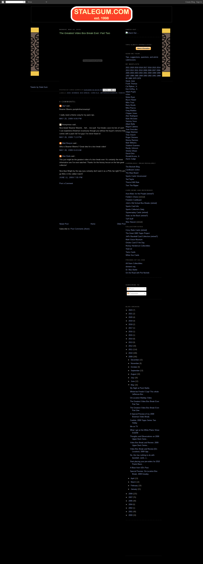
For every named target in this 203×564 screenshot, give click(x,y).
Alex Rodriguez (132, 116)
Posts (131, 289)
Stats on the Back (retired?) (137, 216)
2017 (145, 68)
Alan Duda (66, 156)
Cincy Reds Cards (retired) (136, 230)
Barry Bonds (131, 105)
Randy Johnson (132, 148)
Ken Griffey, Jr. (132, 89)
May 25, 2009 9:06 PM (70, 119)
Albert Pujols (131, 92)
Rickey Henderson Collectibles (138, 246)
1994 (141, 76)
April (133, 478)
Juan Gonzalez (132, 129)
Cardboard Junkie (133, 170)
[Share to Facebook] (111, 90)
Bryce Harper (131, 100)
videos (122, 93)
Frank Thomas (131, 84)
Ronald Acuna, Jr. (133, 156)
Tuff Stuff (129, 219)
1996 (132, 76)
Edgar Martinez (132, 132)
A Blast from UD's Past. (139, 468)
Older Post (121, 224)
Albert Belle (130, 124)
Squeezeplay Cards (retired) (137, 212)
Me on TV (134, 426)
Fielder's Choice (132, 197)
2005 (128, 73)
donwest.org (130, 267)
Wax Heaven (131, 222)
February (134, 486)
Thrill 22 (129, 249)
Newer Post (64, 224)
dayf (64, 106)
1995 (137, 76)
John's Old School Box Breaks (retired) (141, 203)
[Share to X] (109, 90)
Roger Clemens (132, 137)
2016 (150, 68)
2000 (150, 73)
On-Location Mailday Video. (141, 398)
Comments (133, 294)
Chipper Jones (131, 113)
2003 (137, 73)
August (134, 374)
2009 (69, 93)
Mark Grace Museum (134, 240)
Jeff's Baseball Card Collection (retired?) (142, 236)
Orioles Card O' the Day (135, 243)
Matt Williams (131, 143)
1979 (135, 78)
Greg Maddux (131, 110)
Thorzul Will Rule (132, 182)
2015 (154, 68)
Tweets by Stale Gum (39, 87)
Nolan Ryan (130, 97)
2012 (132, 70)
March (133, 482)
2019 (137, 68)
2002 (141, 73)
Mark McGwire (131, 119)
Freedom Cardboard (133, 200)
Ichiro (128, 94)
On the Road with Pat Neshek (137, 273)
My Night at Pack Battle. (140, 388)
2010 (141, 70)
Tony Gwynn (131, 135)
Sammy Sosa (131, 121)
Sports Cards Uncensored (136, 176)
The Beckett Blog (133, 167)
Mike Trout (130, 103)
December (135, 360)
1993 (145, 76)
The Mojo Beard (132, 173)
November (135, 363)
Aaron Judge (131, 159)
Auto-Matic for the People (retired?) (140, 194)
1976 (139, 78)
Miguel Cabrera (132, 127)
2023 (131, 310)
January (134, 489)
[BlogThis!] (106, 90)
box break (85, 93)
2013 (128, 70)
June (133, 381)
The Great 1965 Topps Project (138, 233)
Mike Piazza (131, 108)
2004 (132, 73)
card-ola (95, 93)
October (134, 367)
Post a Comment (66, 183)
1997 (128, 76)
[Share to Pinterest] (114, 90)
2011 (137, 70)
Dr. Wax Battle (131, 270)
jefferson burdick (109, 93)
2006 (158, 70)
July (133, 378)
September (135, 371)
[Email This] (104, 90)
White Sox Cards (132, 255)
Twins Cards (130, 252)
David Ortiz (130, 153)
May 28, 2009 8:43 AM (70, 150)
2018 (141, 68)
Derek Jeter (130, 81)
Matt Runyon (67, 143)
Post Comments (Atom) (80, 229)
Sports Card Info (132, 206)
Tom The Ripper (132, 185)
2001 (145, 73)
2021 (128, 68)
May (133, 385)
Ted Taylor (130, 179)
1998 (158, 73)
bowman (75, 93)
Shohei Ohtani (131, 151)
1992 (150, 76)
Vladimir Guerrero (133, 145)
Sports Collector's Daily (135, 209)
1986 (130, 78)
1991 (154, 76)
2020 (132, 68)
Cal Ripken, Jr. (131, 86)
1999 (154, 73)
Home (93, 224)
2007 (154, 70)
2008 (150, 70)
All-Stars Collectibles (134, 263)
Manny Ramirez (132, 140)
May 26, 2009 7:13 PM (70, 137)
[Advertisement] (80, 203)
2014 (158, 68)
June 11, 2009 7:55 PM (70, 177)
